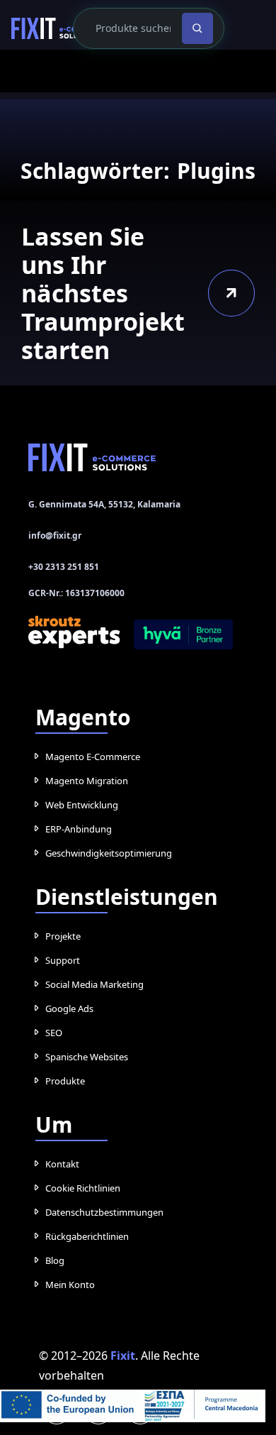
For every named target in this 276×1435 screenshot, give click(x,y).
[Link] (59, 28)
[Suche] (193, 28)
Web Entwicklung (81, 804)
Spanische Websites (89, 1056)
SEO (53, 1032)
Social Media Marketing (94, 984)
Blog (54, 1260)
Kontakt (61, 1164)
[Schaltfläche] (231, 293)
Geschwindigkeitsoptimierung (110, 853)
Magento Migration (86, 780)
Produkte (65, 1080)
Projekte (63, 936)
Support (63, 960)
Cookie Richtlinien (83, 1188)
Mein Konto (69, 1284)
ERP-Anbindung (79, 829)
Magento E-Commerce (93, 756)
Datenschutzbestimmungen (106, 1212)
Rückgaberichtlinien (88, 1236)
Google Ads (70, 1008)
